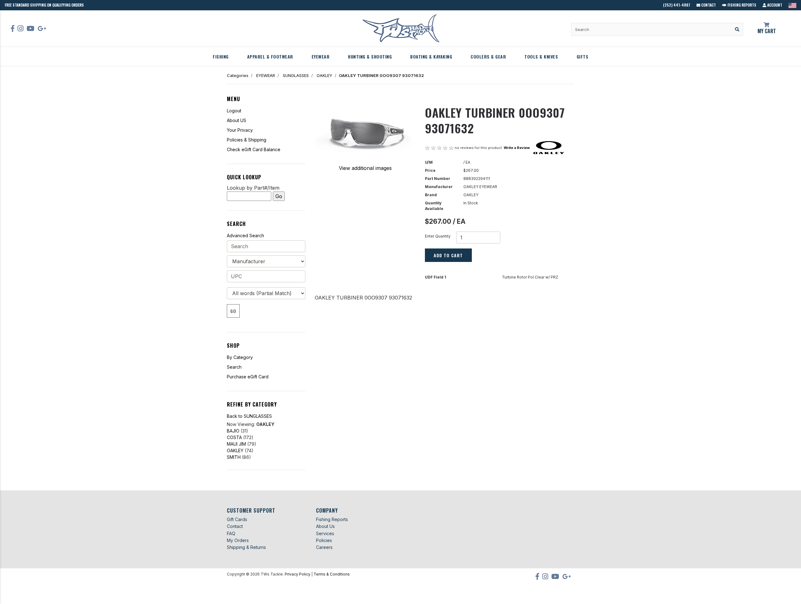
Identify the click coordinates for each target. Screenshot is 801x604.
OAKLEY (324, 75)
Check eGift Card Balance (253, 149)
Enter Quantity (438, 236)
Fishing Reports (741, 5)
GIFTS (583, 56)
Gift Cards (237, 519)
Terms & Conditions (332, 574)
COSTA (234, 437)
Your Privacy (240, 130)
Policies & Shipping (246, 139)
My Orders (238, 540)
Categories (237, 75)
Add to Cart (448, 255)
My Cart (767, 31)
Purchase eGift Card (247, 376)
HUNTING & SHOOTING (370, 56)
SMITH (234, 457)
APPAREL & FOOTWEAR (270, 56)
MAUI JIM (236, 444)
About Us (325, 526)
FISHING (221, 56)
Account (774, 5)
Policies (324, 540)
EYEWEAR (321, 56)
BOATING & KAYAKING (431, 56)
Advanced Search (245, 235)
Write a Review (517, 148)
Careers (324, 547)
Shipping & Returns (246, 547)
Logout (234, 110)
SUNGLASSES (296, 75)
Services (325, 533)
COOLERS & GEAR (488, 56)
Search (234, 367)
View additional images (365, 168)
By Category (240, 357)
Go (233, 311)
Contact (708, 5)
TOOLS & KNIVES (541, 56)
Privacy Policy (297, 574)
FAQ (231, 533)
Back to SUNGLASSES (249, 416)
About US (236, 120)
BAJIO (233, 430)
